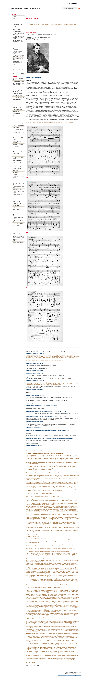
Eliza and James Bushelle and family (18, 87)
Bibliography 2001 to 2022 (18, 29)
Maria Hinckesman (16, 127)
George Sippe (16, 205)
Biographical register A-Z (18, 31)
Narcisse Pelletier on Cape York (18, 187)
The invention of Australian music (18, 68)
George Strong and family (18, 212)
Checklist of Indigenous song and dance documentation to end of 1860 (18, 37)
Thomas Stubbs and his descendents (17, 215)
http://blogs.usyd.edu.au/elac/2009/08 (33, 436)
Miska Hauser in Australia (18, 123)
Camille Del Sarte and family (18, 104)
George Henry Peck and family (18, 181)
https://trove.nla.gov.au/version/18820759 (34, 414)
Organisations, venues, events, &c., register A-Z (17, 62)
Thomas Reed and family (18, 194)
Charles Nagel (16, 164)
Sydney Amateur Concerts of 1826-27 (18, 218)
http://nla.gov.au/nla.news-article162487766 (35, 377)
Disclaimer (69, 675)
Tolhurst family (16, 225)
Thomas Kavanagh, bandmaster (17, 142)
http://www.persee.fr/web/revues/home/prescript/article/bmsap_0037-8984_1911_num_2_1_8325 (46, 416)
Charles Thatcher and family (18, 223)
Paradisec (26, 8)
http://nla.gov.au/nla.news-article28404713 (34, 373)
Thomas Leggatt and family (18, 151)
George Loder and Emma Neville (18, 158)
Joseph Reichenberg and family (18, 197)
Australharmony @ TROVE (18, 73)
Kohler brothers (16, 146)
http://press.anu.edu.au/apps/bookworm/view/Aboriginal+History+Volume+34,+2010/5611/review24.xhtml (47, 430)
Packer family (15, 172)
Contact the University (62, 675)
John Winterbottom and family (17, 240)
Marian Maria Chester (17, 93)
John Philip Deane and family (17, 102)
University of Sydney (35, 8)
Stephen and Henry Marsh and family (18, 163)
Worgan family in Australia (18, 242)
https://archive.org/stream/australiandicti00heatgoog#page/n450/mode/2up (41, 405)
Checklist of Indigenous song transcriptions (18, 34)
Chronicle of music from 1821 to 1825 (17, 49)
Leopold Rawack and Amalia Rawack (18, 192)
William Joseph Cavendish (18, 88)
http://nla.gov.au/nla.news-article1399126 (34, 363)
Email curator (15, 18)
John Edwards (16, 111)
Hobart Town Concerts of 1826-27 (18, 130)
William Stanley (16, 211)
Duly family (15, 105)
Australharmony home (16, 8)
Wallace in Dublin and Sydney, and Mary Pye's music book (17, 230)
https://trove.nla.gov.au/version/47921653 (34, 77)
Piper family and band (17, 189)
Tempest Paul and (18, 177)
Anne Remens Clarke (17, 95)
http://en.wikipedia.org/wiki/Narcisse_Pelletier (35, 445)
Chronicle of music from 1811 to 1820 (19, 46)
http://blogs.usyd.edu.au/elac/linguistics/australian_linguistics (38, 442)
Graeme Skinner (16, 16)
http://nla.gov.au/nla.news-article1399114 (34, 366)
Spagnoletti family (16, 209)
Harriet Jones (15, 139)
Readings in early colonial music (18, 70)
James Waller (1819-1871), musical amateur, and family (18, 237)
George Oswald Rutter (17, 203)
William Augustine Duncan (18, 107)
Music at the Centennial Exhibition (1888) (17, 91)
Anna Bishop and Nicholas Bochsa (18, 79)
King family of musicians (18, 144)
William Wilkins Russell (17, 201)
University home (20, 10)
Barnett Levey (16, 153)
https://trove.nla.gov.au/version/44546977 (34, 427)
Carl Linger (15, 155)
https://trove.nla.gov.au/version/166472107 (35, 395)
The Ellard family (16, 113)
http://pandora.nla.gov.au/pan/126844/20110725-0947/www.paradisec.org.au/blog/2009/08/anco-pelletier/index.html (49, 438)
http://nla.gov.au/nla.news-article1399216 (34, 370)
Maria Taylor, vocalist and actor (18, 221)
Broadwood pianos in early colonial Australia (18, 84)
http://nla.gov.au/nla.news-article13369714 (34, 389)
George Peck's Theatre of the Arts (18, 184)
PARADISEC (26, 10)
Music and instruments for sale (18, 59)
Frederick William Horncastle (18, 132)
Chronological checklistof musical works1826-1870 (17, 52)
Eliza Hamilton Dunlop (17, 109)
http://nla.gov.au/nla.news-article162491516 (35, 380)
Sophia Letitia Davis (17, 99)
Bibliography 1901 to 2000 (18, 27)
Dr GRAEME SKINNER (31, 19)
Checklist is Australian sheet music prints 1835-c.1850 (18, 56)
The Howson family (17, 134)
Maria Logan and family (17, 160)
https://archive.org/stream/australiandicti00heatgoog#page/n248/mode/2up (41, 401)
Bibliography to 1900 (17, 26)
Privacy (73, 675)
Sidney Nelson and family (18, 168)
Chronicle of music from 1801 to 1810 (17, 44)
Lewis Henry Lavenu (17, 148)
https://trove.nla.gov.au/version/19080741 (34, 421)
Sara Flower (15, 115)
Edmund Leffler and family (18, 149)
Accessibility (78, 675)
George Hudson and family (18, 135)
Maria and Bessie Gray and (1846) (18, 120)
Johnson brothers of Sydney (18, 137)
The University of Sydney (18, 4)
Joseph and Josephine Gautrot (17, 118)
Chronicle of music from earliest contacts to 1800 (18, 41)
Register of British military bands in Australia (18, 65)
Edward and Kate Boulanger (18, 81)
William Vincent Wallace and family (18, 234)
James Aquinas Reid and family (18, 199)
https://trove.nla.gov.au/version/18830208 (34, 409)
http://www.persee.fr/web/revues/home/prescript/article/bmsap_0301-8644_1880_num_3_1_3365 (46, 411)
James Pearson (16, 179)
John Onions (15, 170)
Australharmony (33, 10)
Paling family (15, 174)
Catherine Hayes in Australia (18, 125)
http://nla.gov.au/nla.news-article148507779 (35, 353)
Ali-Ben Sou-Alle (16, 207)
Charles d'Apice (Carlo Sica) (18, 97)
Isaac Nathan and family (18, 166)
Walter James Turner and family (18, 228)
